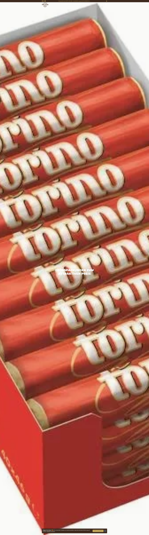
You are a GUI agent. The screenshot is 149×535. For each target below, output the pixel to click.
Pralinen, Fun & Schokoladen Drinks (81, 3)
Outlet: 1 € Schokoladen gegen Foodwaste (78, 4)
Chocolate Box (64, 4)
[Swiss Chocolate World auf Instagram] (43, 1)
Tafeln (62, 3)
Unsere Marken (72, 6)
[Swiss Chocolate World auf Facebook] (42, 1)
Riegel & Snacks (68, 3)
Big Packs (79, 6)
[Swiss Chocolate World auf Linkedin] (45, 1)
